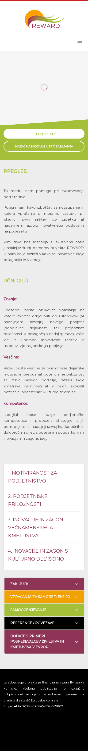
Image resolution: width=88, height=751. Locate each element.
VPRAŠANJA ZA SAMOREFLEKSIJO (40, 597)
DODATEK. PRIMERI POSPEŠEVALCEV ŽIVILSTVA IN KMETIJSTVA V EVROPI (37, 641)
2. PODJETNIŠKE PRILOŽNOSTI (28, 500)
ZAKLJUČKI (20, 584)
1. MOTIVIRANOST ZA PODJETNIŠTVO (32, 477)
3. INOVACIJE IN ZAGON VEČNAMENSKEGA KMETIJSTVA (35, 527)
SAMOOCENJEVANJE (28, 610)
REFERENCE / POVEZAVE (32, 623)
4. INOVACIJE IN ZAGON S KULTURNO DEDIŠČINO (38, 555)
